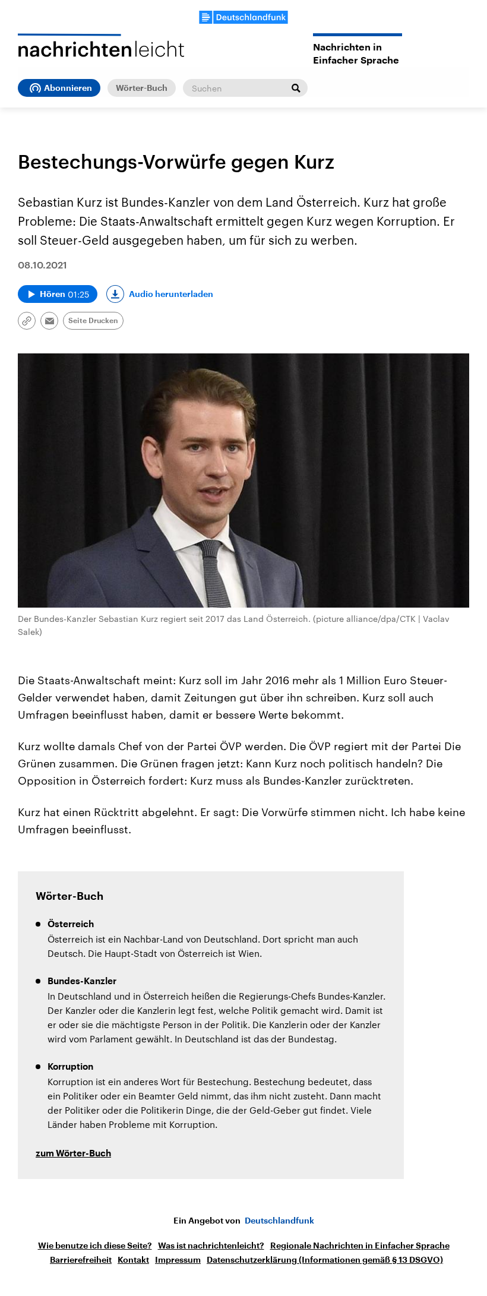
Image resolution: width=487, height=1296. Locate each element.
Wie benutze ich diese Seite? (95, 1245)
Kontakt (133, 1260)
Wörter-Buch (141, 88)
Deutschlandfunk (279, 1220)
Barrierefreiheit (81, 1260)
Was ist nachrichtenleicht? (211, 1245)
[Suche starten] (296, 88)
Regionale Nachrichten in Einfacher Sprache (360, 1245)
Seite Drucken (93, 320)
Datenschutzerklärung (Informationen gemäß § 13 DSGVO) (325, 1260)
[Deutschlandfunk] (243, 17)
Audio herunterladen (171, 294)
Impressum (178, 1260)
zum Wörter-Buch (73, 1153)
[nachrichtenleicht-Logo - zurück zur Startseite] (101, 45)
